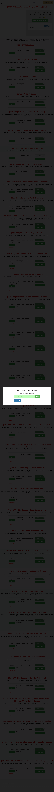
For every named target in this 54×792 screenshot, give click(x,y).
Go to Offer (18, 400)
